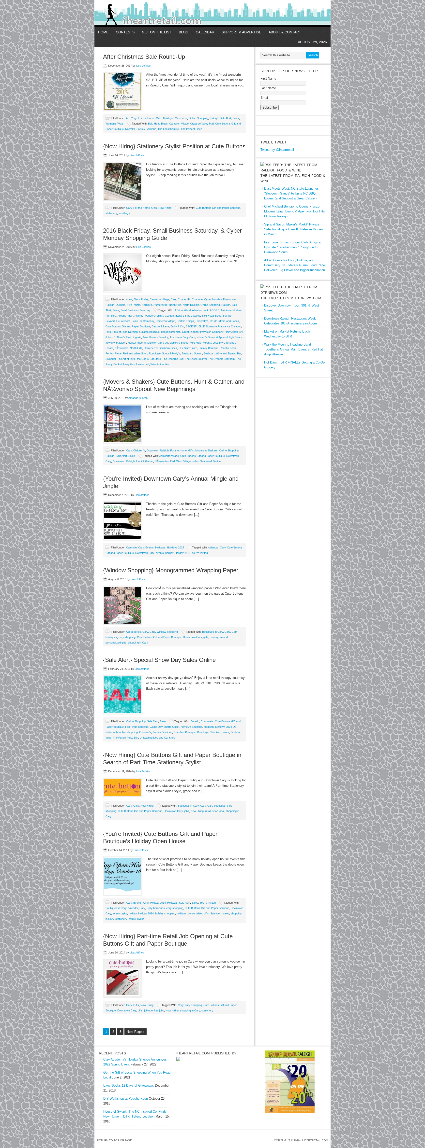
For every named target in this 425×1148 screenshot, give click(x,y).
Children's (139, 450)
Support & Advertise (241, 32)
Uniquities (129, 364)
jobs (186, 811)
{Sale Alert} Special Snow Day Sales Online (159, 660)
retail (208, 811)
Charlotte (197, 299)
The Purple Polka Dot (125, 737)
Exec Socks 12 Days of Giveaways (128, 1085)
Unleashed (142, 364)
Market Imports (137, 342)
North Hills (175, 304)
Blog (183, 32)
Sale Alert (225, 118)
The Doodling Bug (172, 358)
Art (127, 118)
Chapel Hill (184, 299)
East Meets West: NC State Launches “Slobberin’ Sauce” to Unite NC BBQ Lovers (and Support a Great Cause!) (291, 193)
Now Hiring (164, 207)
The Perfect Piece (191, 128)
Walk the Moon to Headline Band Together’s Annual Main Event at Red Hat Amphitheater (293, 349)
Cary (134, 118)
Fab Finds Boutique (136, 726)
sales (195, 461)
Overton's (145, 732)
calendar (213, 547)
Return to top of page (114, 1140)
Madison (121, 342)
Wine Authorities (160, 364)
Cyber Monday (213, 299)
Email (264, 97)
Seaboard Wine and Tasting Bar (222, 353)
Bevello (227, 315)
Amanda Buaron (138, 397)
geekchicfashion (171, 331)
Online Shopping (198, 118)
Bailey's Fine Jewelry (187, 315)
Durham (120, 304)
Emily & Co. (177, 326)
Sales (235, 118)
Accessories (133, 631)
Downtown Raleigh (158, 450)
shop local (218, 811)
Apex (129, 299)
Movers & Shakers (206, 450)
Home (103, 32)
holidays (181, 913)
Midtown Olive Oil (157, 342)
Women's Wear (115, 123)
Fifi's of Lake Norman (125, 331)
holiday (169, 552)
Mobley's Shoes (178, 342)
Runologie (155, 353)
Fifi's (108, 331)
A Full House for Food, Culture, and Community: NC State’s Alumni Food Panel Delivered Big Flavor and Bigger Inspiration (295, 265)
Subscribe (269, 107)
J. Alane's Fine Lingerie (127, 337)
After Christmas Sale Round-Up (144, 56)
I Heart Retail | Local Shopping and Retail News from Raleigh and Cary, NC (151, 13)
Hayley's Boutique (191, 726)
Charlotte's (202, 321)
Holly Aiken (231, 331)
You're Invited (200, 552)
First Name (268, 78)
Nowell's (130, 128)
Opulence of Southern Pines (160, 348)
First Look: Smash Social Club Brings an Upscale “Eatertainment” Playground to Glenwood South (293, 247)
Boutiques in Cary (212, 631)
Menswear (181, 118)
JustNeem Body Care (182, 337)
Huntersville (160, 304)
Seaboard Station (192, 353)
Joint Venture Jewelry (155, 337)
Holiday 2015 (182, 552)
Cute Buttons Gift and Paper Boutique (218, 207)
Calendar (205, 32)
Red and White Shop (135, 353)
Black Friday (141, 299)
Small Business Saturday (135, 310)
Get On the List (156, 32)
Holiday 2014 (158, 902)
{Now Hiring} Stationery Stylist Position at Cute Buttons (174, 146)
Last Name (268, 88)
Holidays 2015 (175, 547)
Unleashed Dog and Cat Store (157, 737)
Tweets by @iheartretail (277, 150)
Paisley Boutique (146, 128)
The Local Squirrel (168, 128)
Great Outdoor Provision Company (202, 331)
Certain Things (185, 321)
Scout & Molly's (171, 353)
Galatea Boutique (149, 331)
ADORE (214, 310)
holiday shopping (165, 913)
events (160, 552)
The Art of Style (126, 358)
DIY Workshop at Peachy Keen (125, 1098)
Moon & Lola (210, 342)
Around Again (125, 315)
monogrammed (219, 637)
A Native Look (200, 310)
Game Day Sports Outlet (164, 726)
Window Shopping (167, 631)
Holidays (168, 118)
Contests (125, 32)
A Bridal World (182, 310)
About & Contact (285, 32)
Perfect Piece (113, 353)
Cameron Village (179, 123)
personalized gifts (116, 642)
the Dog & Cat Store (149, 358)
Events (149, 547)
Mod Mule (195, 342)
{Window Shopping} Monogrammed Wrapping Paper (170, 570)
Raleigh (214, 118)
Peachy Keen (228, 348)
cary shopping (127, 637)
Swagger (111, 358)
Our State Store (188, 348)
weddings (124, 213)
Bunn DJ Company (143, 321)
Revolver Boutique (185, 732)
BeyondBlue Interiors (118, 321)
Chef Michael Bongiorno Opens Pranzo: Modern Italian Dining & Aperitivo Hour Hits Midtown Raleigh (294, 211)
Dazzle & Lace (160, 326)
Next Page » (135, 1032)
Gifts (159, 118)
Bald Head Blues (158, 123)
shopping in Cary (138, 642)
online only (112, 732)
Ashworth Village (169, 455)
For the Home (146, 118)
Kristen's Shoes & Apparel (212, 337)
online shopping (128, 732)
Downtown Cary (144, 552)
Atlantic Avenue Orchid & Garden (154, 315)
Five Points (133, 304)
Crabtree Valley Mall (202, 123)
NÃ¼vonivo (121, 348)
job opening (151, 1010)
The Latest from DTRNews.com (290, 298)
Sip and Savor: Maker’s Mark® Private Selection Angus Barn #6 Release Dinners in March (294, 229)
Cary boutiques (216, 805)
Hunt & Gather (144, 461)
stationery (111, 213)
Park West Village (180, 461)
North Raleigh (191, 304)
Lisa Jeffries (143, 65)
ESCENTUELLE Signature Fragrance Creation (213, 326)
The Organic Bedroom (221, 358)
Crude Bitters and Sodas (224, 321)
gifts (205, 637)
